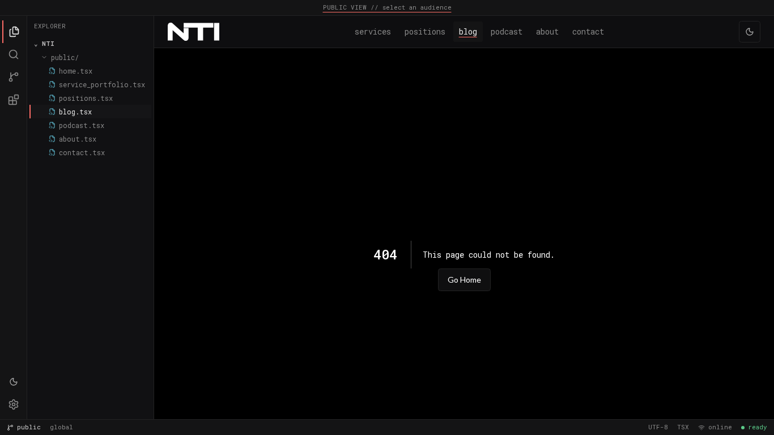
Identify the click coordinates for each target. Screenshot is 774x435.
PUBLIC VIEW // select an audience (387, 7)
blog (468, 31)
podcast (506, 31)
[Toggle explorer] (13, 31)
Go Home (464, 279)
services (373, 31)
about (547, 31)
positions (425, 31)
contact (588, 31)
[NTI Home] (193, 32)
